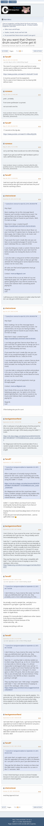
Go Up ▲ (29, 819)
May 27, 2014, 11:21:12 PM (10, 147)
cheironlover (10, 196)
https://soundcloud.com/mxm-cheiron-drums (20, 226)
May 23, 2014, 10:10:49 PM (10, 60)
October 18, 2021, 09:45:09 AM (11, 791)
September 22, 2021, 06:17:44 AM (12, 529)
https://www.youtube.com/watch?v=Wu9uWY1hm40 (20, 74)
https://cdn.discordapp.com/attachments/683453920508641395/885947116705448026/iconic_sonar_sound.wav (22, 438)
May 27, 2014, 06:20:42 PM (10, 126)
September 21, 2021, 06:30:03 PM (12, 462)
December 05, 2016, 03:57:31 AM (12, 199)
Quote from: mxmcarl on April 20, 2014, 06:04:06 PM (21, 204)
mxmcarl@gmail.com (18, 274)
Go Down (5, 51)
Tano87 (8, 57)
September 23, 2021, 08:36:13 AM (12, 579)
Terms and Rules (20, 819)
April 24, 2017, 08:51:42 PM (10, 311)
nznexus (8, 91)
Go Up (4, 807)
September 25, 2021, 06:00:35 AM (12, 718)
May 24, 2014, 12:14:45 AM (10, 94)
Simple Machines (27, 821)
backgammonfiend (13, 419)
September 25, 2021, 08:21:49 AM (12, 746)
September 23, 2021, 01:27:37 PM (12, 638)
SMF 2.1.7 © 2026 (17, 821)
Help (13, 819)
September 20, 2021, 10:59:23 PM (12, 422)
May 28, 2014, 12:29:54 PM (10, 178)
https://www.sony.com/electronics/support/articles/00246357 (22, 689)
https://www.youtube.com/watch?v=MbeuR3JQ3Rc (20, 134)
